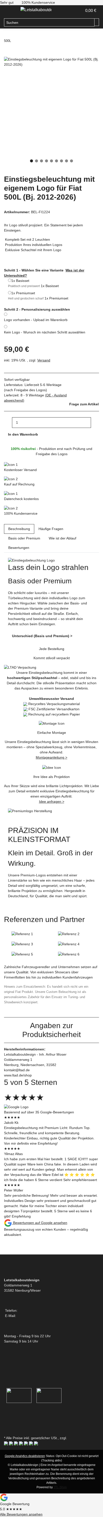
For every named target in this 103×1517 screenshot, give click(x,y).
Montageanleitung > (51, 757)
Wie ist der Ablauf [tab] (62, 538)
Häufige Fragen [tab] (50, 529)
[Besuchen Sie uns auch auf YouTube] (8, 1417)
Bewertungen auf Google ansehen (39, 1223)
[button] (78, 11)
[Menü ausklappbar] (10, 11)
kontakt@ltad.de (30, 1316)
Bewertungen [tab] (18, 548)
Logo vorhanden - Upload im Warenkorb (36, 320)
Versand (43, 360)
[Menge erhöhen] (95, 422)
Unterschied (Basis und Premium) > (42, 636)
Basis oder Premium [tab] (24, 538)
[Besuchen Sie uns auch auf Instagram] (8, 1423)
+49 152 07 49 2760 (34, 1310)
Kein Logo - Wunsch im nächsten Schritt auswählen (44, 332)
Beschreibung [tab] (19, 529)
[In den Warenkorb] (8, 54)
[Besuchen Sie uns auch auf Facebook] (8, 1412)
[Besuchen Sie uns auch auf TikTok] (8, 1428)
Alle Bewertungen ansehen (21, 1514)
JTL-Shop (60, 1487)
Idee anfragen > (51, 801)
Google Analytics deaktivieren (25, 1456)
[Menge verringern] (8, 422)
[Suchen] (96, 22)
